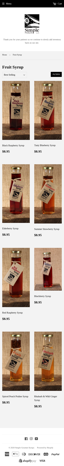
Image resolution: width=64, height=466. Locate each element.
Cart (59, 3)
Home (4, 55)
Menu (8, 3)
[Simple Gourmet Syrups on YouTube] (36, 439)
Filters (56, 74)
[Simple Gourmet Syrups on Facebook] (26, 439)
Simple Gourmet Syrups (24, 448)
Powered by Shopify (45, 448)
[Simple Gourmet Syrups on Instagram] (31, 439)
